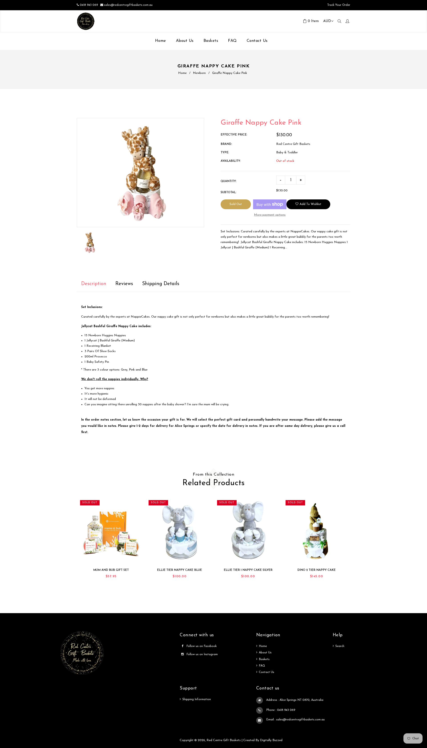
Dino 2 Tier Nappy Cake (316, 570)
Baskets (264, 659)
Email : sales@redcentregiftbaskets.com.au (295, 719)
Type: (225, 152)
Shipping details (160, 283)
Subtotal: (228, 192)
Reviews (124, 283)
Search (339, 646)
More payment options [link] (270, 215)
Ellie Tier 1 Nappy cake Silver (248, 570)
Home (182, 73)
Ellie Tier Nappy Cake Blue (179, 570)
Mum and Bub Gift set (111, 570)
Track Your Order (338, 5)
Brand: (226, 144)
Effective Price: (234, 134)
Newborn (199, 73)
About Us (265, 652)
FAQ (262, 665)
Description (93, 283)
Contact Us (266, 672)
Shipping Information (196, 699)
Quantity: (229, 181)
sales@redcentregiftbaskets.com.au (128, 5)
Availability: (231, 161)
